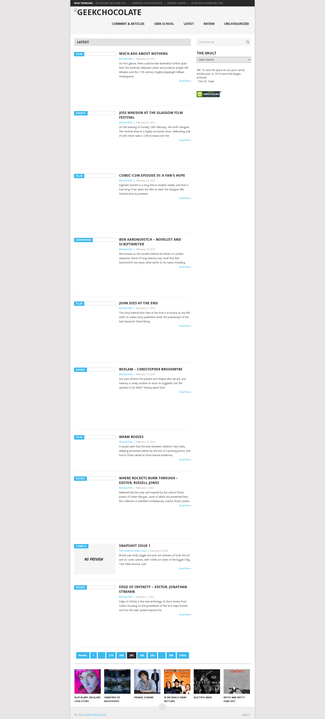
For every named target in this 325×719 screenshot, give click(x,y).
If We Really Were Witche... (207, 3)
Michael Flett (125, 58)
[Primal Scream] (147, 681)
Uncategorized (236, 24)
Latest (189, 24)
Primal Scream (176, 3)
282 (142, 655)
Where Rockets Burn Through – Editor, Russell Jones (148, 480)
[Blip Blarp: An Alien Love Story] (87, 681)
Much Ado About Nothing (143, 54)
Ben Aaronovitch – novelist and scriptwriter (150, 241)
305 (171, 655)
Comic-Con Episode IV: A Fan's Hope (152, 175)
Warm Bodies (131, 437)
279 (111, 655)
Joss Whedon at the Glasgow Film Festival (151, 115)
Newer (83, 655)
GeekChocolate (95, 714)
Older (183, 655)
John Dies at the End (138, 303)
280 (121, 655)
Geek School (164, 24)
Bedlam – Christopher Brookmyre (150, 369)
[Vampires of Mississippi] (117, 681)
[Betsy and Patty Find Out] (237, 681)
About (246, 714)
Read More (185, 80)
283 (152, 655)
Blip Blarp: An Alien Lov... (111, 3)
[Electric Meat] (207, 681)
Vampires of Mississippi (147, 3)
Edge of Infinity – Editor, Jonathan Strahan (153, 589)
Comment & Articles (128, 24)
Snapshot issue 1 (134, 546)
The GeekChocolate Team (133, 550)
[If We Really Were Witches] (177, 681)
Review (209, 24)
